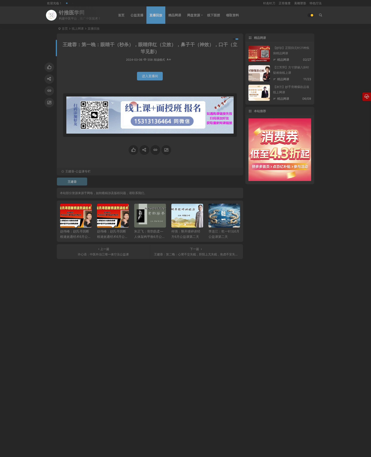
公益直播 (137, 15)
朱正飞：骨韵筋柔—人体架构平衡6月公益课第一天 (149, 236)
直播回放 (155, 15)
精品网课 (174, 15)
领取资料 (232, 15)
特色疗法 (316, 3)
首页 (121, 15)
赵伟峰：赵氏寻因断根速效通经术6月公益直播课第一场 (112, 236)
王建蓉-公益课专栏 (78, 171)
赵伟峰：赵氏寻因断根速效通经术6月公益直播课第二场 (75, 236)
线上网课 (78, 28)
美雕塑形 (300, 3)
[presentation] (215, 210)
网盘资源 (193, 15)
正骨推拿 (285, 3)
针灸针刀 (269, 3)
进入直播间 (150, 76)
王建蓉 (72, 181)
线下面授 (213, 15)
